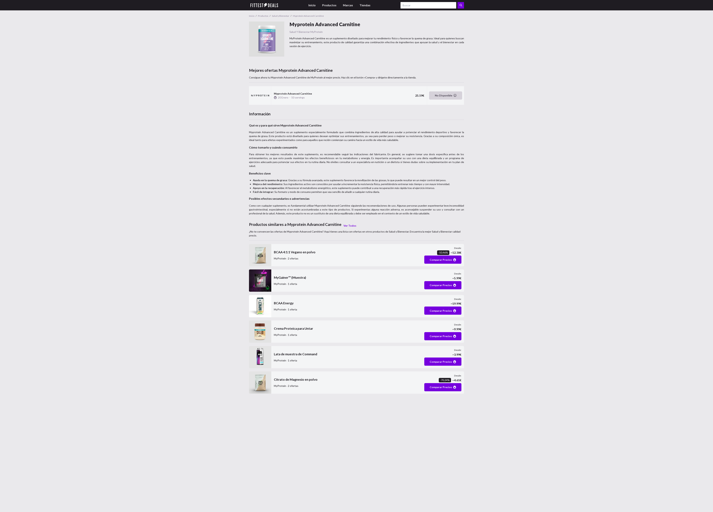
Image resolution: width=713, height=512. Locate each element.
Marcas (348, 5)
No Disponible (443, 95)
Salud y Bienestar (299, 31)
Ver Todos (350, 225)
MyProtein (316, 31)
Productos (329, 5)
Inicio (312, 5)
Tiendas (364, 5)
